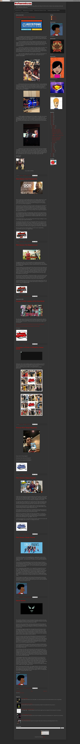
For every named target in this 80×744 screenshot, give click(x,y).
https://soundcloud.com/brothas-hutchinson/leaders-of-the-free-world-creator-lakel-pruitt (30, 324)
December (53, 125)
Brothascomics (54, 19)
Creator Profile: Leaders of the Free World (30, 301)
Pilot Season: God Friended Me (26, 179)
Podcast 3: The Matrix (24, 698)
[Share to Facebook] (35, 175)
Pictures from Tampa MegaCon (26, 427)
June (53, 145)
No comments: (29, 175)
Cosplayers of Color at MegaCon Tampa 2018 (57, 136)
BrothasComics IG (18, 10)
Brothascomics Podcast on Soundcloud (22, 12)
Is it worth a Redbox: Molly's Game (26, 714)
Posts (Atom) (22, 692)
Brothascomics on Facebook (28, 10)
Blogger (44, 736)
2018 (52, 124)
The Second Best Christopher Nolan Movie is (27, 709)
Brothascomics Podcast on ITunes (40, 10)
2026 (52, 113)
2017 (52, 153)
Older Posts (45, 691)
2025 (52, 115)
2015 (52, 156)
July (53, 144)
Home (32, 691)
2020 (52, 121)
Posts (43, 732)
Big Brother (54, 16)
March (53, 149)
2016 (52, 155)
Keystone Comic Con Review (25, 17)
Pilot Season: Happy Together (26, 478)
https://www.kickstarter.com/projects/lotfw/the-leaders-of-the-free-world (27, 326)
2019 (52, 123)
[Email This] (32, 175)
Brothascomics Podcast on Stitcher (54, 10)
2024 (52, 116)
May (53, 146)
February (53, 150)
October (53, 128)
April (53, 148)
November (53, 126)
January (53, 152)
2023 (52, 117)
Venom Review (20, 600)
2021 (52, 120)
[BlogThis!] (33, 175)
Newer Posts (18, 691)
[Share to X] (34, 175)
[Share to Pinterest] (36, 175)
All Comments (44, 733)
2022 (52, 119)
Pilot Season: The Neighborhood (26, 245)
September (54, 142)
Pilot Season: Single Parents (25, 537)
